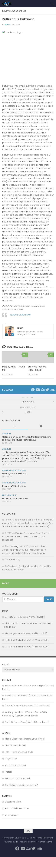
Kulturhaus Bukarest (20, 314)
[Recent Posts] (15, 426)
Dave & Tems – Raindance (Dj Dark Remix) (27, 705)
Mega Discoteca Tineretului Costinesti (25, 738)
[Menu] (52, 3)
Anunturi (6, 433)
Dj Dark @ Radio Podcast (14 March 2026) (27, 646)
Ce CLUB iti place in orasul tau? (21, 785)
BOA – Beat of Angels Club (19, 752)
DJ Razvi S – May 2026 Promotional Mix (25, 616)
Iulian (7, 24)
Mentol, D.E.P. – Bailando (14, 473)
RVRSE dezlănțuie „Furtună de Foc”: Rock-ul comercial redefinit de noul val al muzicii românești (25, 536)
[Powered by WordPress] (16, 842)
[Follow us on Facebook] (33, 389)
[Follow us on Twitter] (47, 389)
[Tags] (41, 426)
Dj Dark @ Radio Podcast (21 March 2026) (26, 640)
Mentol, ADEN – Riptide (14, 486)
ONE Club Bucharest (15, 745)
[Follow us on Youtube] (37, 389)
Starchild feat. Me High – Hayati (37, 368)
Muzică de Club (19, 470)
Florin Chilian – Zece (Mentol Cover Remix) (27, 722)
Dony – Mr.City (12, 559)
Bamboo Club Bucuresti (17, 778)
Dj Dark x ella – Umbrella (15, 498)
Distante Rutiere (13, 801)
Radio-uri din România (17, 808)
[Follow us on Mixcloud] (42, 389)
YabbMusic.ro (12, 815)
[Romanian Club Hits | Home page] (8, 3)
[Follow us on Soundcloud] (52, 389)
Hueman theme (44, 842)
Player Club (11, 758)
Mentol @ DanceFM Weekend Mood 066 (26, 633)
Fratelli (8, 771)
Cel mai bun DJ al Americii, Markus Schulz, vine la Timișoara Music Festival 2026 (27, 438)
